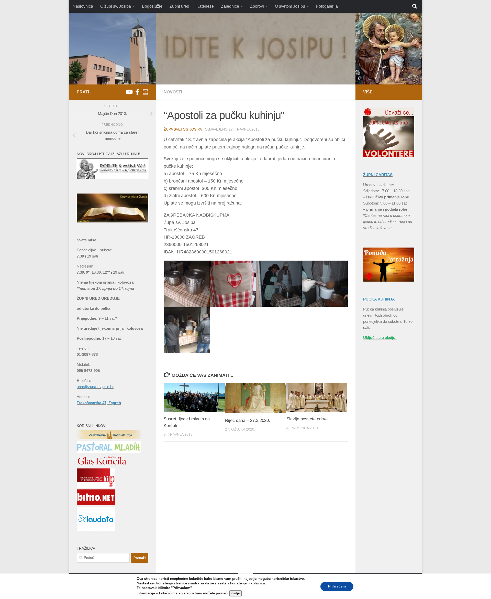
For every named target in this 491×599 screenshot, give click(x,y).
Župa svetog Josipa (183, 129)
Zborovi (257, 6)
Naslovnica (83, 6)
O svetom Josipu (290, 6)
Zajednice (230, 6)
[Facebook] (137, 92)
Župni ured (179, 6)
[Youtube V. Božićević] (145, 92)
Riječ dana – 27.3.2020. (247, 420)
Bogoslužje (152, 6)
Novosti (173, 92)
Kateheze (205, 6)
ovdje (235, 593)
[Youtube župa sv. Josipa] (129, 92)
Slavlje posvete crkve (307, 418)
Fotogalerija (327, 6)
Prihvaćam (337, 586)
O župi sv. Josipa (115, 6)
